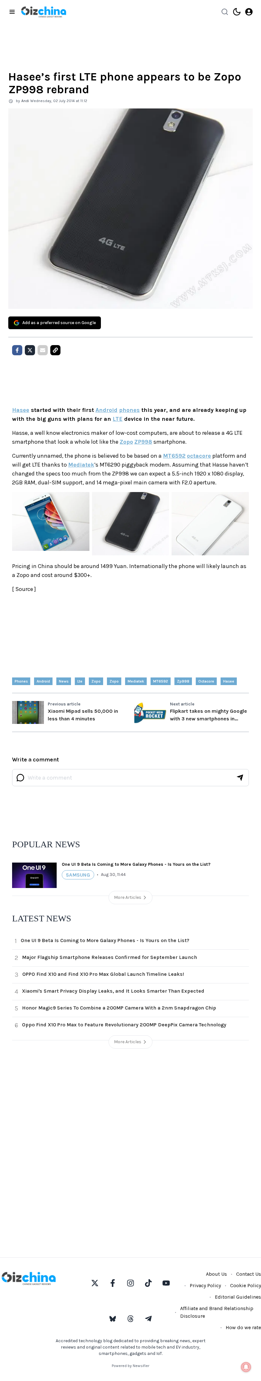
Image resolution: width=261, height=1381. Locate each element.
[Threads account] (130, 1318)
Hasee (20, 409)
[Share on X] (30, 350)
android (43, 681)
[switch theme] (236, 11)
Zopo (126, 441)
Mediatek (81, 464)
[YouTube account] (166, 1283)
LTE (118, 418)
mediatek (136, 681)
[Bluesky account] (112, 1318)
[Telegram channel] (148, 1318)
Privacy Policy (205, 1285)
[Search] (225, 12)
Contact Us (248, 1274)
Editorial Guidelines (238, 1297)
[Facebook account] (112, 1283)
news (63, 681)
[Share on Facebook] (17, 350)
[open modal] (249, 12)
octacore (199, 455)
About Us (216, 1274)
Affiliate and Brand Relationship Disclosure (216, 1312)
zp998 (183, 681)
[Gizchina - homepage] (43, 12)
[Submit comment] (240, 777)
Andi (25, 101)
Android (106, 409)
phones (129, 409)
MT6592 (174, 455)
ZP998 (143, 441)
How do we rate (243, 1327)
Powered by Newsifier (130, 1366)
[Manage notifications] (246, 1367)
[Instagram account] (130, 1283)
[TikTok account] (148, 1283)
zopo (96, 681)
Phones (21, 681)
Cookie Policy (245, 1285)
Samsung (78, 875)
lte (79, 681)
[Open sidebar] (12, 12)
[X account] (95, 1283)
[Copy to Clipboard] (55, 350)
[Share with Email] (43, 350)
